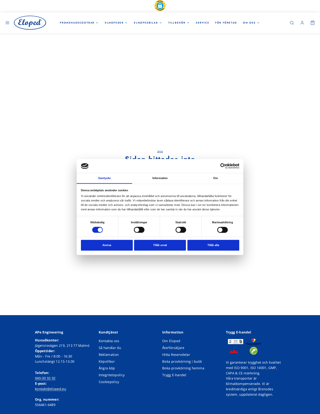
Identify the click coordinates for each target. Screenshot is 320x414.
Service (202, 22)
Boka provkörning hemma (183, 368)
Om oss (249, 22)
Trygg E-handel (174, 375)
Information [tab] (160, 178)
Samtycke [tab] (104, 178)
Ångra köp (107, 368)
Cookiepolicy (109, 382)
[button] (160, 6)
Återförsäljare (173, 347)
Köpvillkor (107, 361)
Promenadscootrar (77, 22)
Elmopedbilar (146, 22)
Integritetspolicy (112, 375)
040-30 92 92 (45, 378)
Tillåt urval (160, 245)
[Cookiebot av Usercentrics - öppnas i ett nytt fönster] (223, 166)
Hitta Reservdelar (176, 354)
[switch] (139, 230)
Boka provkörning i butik (182, 361)
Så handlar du (110, 347)
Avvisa (106, 245)
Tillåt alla (213, 245)
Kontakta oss (109, 341)
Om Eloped (171, 341)
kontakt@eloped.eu (50, 389)
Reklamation (109, 354)
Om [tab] (215, 178)
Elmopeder (114, 22)
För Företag (226, 22)
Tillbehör (177, 22)
